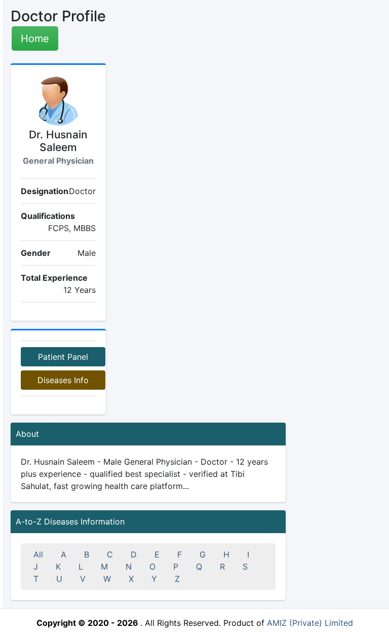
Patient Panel (63, 357)
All (38, 554)
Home (35, 38)
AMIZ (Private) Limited (310, 623)
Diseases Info (63, 380)
